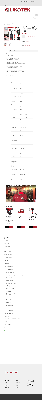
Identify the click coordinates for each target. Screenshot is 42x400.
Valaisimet (6, 327)
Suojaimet (6, 322)
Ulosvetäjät (8, 304)
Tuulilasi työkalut (8, 294)
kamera (26, 45)
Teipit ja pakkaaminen (7, 324)
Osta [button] (11, 227)
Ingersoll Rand (6, 244)
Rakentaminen (6, 238)
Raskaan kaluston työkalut (10, 274)
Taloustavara (6, 326)
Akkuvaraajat (8, 308)
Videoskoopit (20, 23)
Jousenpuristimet (8, 302)
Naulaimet (6, 315)
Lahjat (5, 252)
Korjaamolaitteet (8, 291)
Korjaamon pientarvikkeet (10, 272)
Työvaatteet (6, 240)
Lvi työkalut (7, 311)
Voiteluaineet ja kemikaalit (8, 248)
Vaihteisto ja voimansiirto (10, 307)
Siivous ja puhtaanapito (8, 251)
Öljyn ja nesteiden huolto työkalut (11, 293)
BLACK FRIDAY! (6, 243)
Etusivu (5, 23)
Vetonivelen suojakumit (9, 310)
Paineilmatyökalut (8, 265)
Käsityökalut (7, 260)
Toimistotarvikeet (7, 246)
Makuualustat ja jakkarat (10, 267)
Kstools (27, 41)
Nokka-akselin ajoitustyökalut (11, 283)
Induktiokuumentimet (9, 269)
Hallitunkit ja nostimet (9, 305)
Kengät (5, 319)
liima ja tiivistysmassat (9, 277)
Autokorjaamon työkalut (13, 23)
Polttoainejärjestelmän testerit (11, 286)
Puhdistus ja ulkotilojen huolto (9, 254)
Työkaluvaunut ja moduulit (9, 313)
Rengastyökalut (8, 297)
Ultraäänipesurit (8, 271)
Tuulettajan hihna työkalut (10, 288)
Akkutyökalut (7, 263)
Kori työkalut (8, 300)
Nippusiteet (6, 249)
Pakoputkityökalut (9, 285)
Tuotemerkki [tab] (12, 50)
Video (29, 45)
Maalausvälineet (7, 241)
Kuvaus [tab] (6, 50)
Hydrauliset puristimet (9, 280)
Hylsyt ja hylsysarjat (8, 257)
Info (6, 227)
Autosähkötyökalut (9, 299)
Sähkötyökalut (7, 261)
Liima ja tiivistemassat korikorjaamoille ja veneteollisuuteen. (16, 275)
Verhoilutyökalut (8, 289)
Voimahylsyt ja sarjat (8, 258)
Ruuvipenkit (7, 316)
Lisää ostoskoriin (31, 36)
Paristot (5, 321)
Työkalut (8, 23)
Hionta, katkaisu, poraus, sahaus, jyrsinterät (12, 318)
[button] (19, 27)
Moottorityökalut (8, 296)
